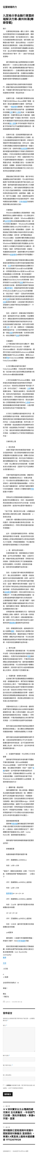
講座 (12, 631)
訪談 (21, 282)
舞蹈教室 (12, 623)
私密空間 (24, 149)
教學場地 (9, 288)
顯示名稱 (6, 1055)
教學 (4, 958)
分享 (11, 112)
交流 (9, 266)
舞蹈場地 (14, 107)
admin (8, 1002)
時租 (32, 489)
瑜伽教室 (8, 592)
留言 (5, 1025)
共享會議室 (23, 202)
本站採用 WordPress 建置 (20, 1151)
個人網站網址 (7, 1075)
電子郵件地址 (8, 1065)
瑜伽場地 (13, 255)
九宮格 (18, 112)
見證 (7, 299)
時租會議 (14, 824)
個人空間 (12, 123)
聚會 (7, 358)
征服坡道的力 (10, 7)
